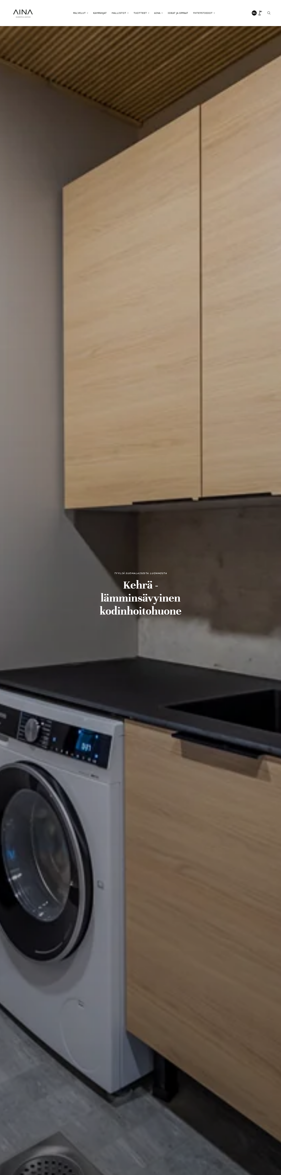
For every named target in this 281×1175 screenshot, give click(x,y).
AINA (157, 13)
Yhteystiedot (203, 13)
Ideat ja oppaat (178, 13)
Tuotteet (140, 13)
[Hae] (269, 13)
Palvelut (79, 13)
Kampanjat (100, 13)
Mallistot (119, 13)
